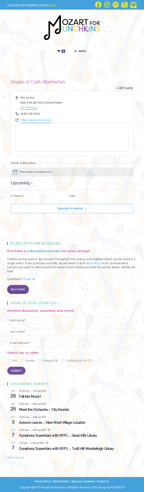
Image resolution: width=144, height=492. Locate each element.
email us (95, 263)
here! (53, 5)
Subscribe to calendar (70, 208)
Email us (29, 279)
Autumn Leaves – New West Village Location (52, 422)
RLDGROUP (117, 487)
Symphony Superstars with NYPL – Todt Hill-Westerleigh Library (66, 448)
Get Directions (28, 107)
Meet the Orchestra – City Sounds (44, 409)
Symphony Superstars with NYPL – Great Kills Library (58, 435)
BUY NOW (18, 289)
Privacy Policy (42, 481)
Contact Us (103, 481)
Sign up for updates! (82, 481)
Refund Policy (60, 481)
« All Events (124, 88)
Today (72, 196)
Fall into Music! (30, 396)
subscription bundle (43, 251)
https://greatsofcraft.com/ (36, 120)
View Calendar (15, 457)
